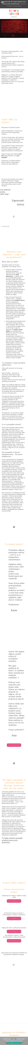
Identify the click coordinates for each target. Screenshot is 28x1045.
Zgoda (9, 1043)
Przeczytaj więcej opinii (13, 740)
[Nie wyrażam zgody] (26, 1041)
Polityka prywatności (16, 1043)
